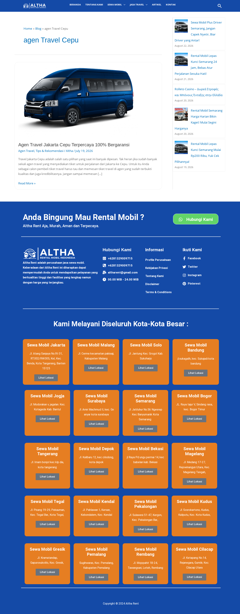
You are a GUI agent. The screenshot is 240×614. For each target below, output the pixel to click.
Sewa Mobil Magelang (194, 451)
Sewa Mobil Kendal (96, 501)
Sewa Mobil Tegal (47, 501)
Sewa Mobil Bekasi (145, 448)
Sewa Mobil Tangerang (47, 451)
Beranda (75, 4)
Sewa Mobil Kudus (194, 501)
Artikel (156, 4)
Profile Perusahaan (158, 260)
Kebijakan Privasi (156, 268)
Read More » (26, 183)
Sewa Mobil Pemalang (96, 552)
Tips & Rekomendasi (49, 151)
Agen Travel (26, 151)
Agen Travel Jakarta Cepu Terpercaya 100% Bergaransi (73, 144)
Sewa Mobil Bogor (194, 395)
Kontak (171, 4)
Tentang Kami (94, 4)
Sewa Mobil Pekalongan (145, 504)
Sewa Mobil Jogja (47, 395)
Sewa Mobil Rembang (145, 552)
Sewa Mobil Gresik (47, 549)
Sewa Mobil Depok (96, 448)
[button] (219, 6)
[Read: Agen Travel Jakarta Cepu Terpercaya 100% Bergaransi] (78, 101)
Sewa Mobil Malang (96, 345)
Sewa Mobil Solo (146, 345)
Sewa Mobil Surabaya (96, 398)
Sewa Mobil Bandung (196, 348)
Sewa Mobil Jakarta (46, 345)
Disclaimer (152, 284)
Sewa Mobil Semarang (145, 398)
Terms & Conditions (158, 292)
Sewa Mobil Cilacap (194, 549)
